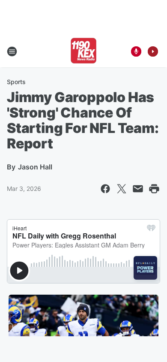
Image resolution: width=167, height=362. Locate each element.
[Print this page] (154, 189)
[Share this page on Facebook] (105, 189)
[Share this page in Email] (138, 189)
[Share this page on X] (122, 189)
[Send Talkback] (136, 51)
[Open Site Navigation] (12, 51)
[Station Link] (83, 51)
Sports (16, 81)
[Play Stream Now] (153, 51)
